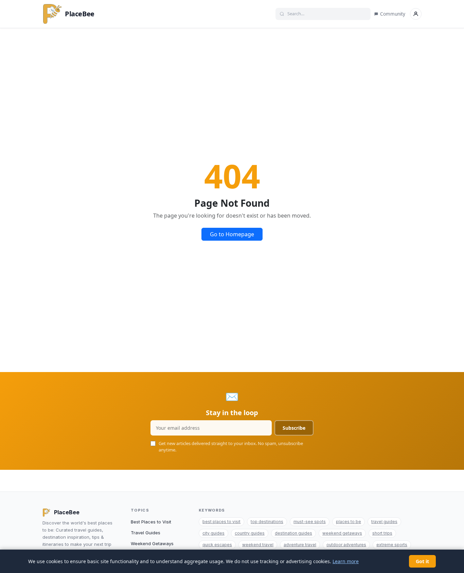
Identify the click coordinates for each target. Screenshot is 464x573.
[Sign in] (416, 14)
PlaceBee (79, 13)
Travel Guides (145, 532)
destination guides (293, 533)
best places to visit (221, 521)
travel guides (384, 521)
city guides (213, 533)
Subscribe (294, 428)
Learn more (346, 561)
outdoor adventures (346, 544)
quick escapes (217, 544)
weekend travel (257, 544)
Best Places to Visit (151, 521)
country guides (250, 533)
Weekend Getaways (152, 543)
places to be (348, 521)
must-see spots (309, 521)
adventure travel (300, 544)
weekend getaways (342, 533)
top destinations (267, 521)
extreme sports (391, 544)
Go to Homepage (232, 234)
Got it (422, 561)
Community (392, 14)
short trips (382, 533)
